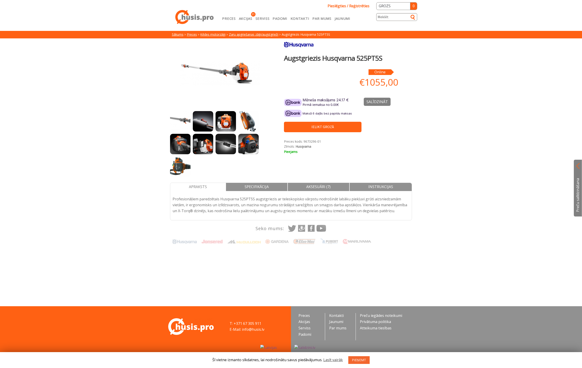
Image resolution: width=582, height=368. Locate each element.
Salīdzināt (377, 101)
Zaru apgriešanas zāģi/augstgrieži (253, 34)
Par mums (321, 18)
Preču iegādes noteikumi (381, 315)
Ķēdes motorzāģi (213, 34)
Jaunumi (342, 18)
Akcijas (245, 18)
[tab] (198, 187)
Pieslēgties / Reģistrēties (348, 5)
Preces (229, 18)
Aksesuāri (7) (318, 186)
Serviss (263, 18)
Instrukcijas (380, 186)
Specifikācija (257, 186)
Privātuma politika (375, 321)
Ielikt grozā (322, 126)
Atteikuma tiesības (375, 328)
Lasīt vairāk (333, 359)
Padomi (280, 18)
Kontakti (300, 18)
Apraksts (198, 186)
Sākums (177, 34)
